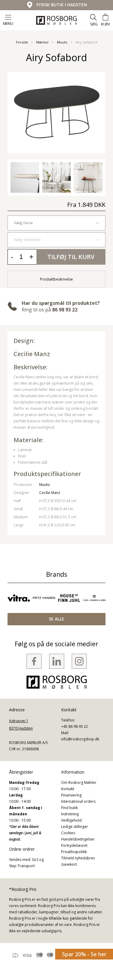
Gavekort (69, 864)
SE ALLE (56, 619)
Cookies (68, 832)
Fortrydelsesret (74, 845)
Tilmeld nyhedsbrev (78, 858)
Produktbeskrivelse (56, 279)
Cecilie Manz (32, 354)
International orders (78, 801)
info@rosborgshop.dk (80, 739)
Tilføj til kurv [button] (70, 257)
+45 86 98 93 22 (74, 726)
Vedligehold (71, 820)
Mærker (42, 42)
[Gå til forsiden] (56, 20)
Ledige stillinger (74, 826)
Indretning (70, 814)
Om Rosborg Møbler (78, 782)
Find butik (69, 807)
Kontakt (67, 788)
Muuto (62, 42)
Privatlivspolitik (74, 851)
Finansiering (71, 795)
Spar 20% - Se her (84, 954)
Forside (22, 42)
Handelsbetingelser (78, 839)
